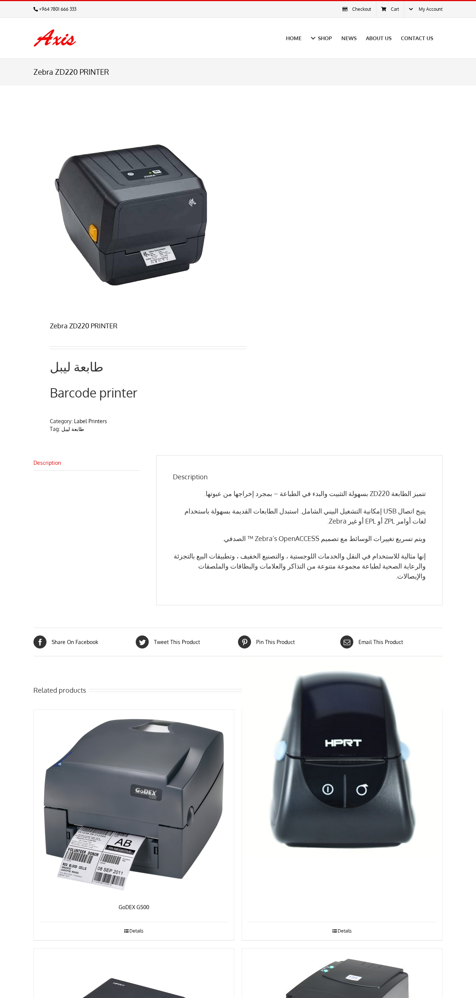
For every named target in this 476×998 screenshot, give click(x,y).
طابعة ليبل (72, 429)
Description (47, 463)
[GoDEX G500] (134, 803)
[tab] (86, 463)
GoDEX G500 (134, 907)
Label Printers (90, 421)
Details (136, 931)
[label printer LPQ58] (342, 758)
